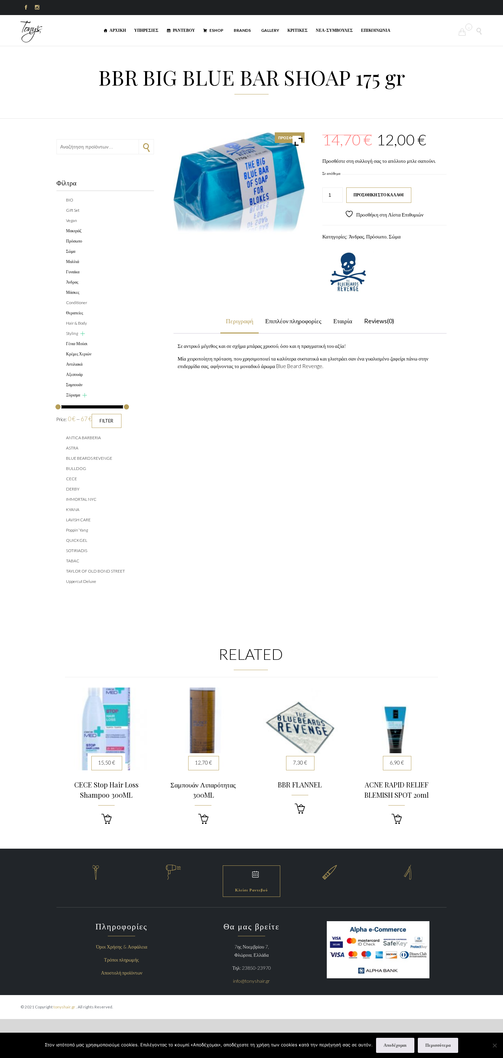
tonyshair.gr (64, 1006)
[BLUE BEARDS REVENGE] (348, 272)
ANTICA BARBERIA (83, 437)
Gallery (270, 30)
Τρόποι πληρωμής (121, 960)
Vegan (71, 220)
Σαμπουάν (74, 384)
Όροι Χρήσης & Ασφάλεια (121, 947)
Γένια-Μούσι (76, 343)
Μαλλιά (72, 261)
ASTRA (72, 447)
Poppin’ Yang (77, 530)
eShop (216, 30)
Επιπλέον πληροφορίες (293, 321)
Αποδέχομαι (395, 1045)
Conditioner (76, 302)
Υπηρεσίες (146, 30)
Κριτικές (297, 30)
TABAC (72, 560)
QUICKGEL (76, 540)
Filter (106, 420)
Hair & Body (76, 323)
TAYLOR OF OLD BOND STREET (95, 571)
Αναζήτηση (146, 146)
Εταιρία (342, 321)
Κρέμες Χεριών (78, 353)
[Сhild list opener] (82, 333)
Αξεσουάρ (74, 374)
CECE (71, 478)
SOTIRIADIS (76, 550)
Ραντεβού (184, 30)
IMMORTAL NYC (81, 499)
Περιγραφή (239, 321)
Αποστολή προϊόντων (121, 973)
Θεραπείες (74, 312)
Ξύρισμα (73, 394)
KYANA (72, 509)
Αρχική (117, 30)
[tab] (239, 321)
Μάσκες (72, 292)
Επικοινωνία (375, 30)
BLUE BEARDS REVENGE (89, 458)
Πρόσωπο (376, 236)
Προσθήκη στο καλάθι (378, 194)
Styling (72, 333)
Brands (242, 30)
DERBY (72, 489)
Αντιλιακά (74, 364)
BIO (69, 200)
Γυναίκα (72, 271)
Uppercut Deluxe (81, 581)
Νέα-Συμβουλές (334, 30)
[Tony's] (31, 31)
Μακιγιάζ (73, 230)
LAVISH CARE (78, 519)
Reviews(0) (379, 321)
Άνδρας (356, 236)
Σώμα (395, 236)
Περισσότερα (438, 1045)
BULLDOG (76, 468)
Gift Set (72, 210)
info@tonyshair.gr (251, 981)
